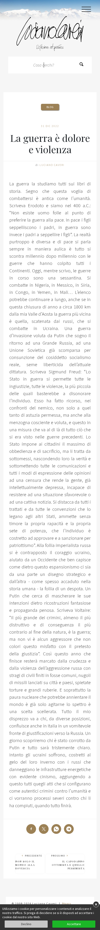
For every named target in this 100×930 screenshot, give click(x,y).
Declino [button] (26, 924)
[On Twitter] (44, 829)
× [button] (96, 904)
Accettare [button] (74, 924)
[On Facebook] (31, 829)
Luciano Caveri (52, 165)
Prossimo (68, 862)
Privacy (66, 903)
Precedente (28, 862)
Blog (50, 107)
